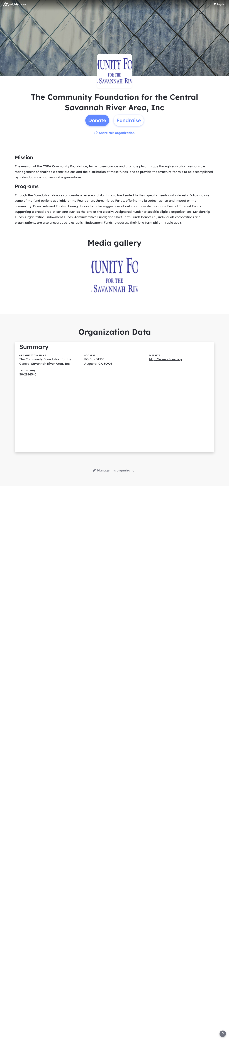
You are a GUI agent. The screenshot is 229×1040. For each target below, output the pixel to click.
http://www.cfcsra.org (165, 359)
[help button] (223, 1034)
